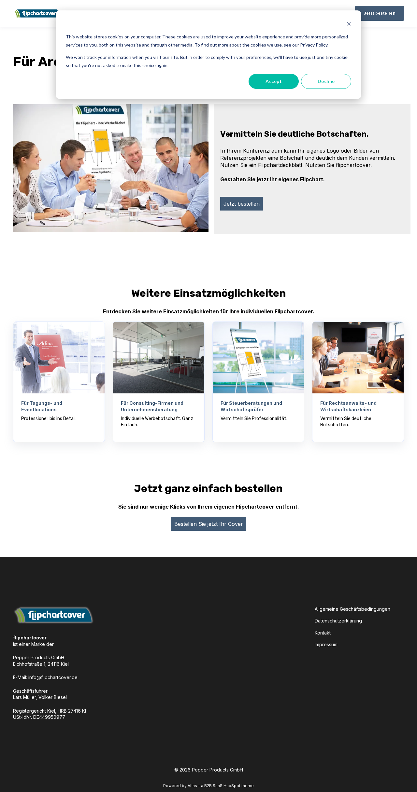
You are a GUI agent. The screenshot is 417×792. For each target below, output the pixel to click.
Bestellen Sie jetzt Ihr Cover (208, 524)
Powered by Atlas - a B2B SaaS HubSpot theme (208, 785)
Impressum (326, 644)
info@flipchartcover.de (53, 677)
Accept (274, 81)
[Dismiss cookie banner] (349, 24)
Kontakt (323, 632)
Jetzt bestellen (241, 203)
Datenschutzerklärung (338, 620)
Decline (326, 81)
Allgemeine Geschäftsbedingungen (352, 609)
